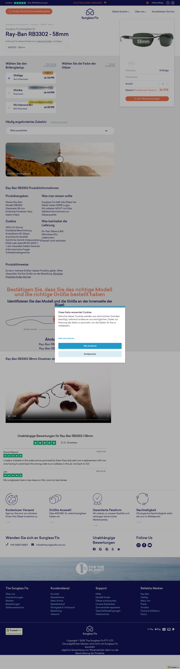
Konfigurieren (90, 354)
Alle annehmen (90, 346)
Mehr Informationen (66, 338)
